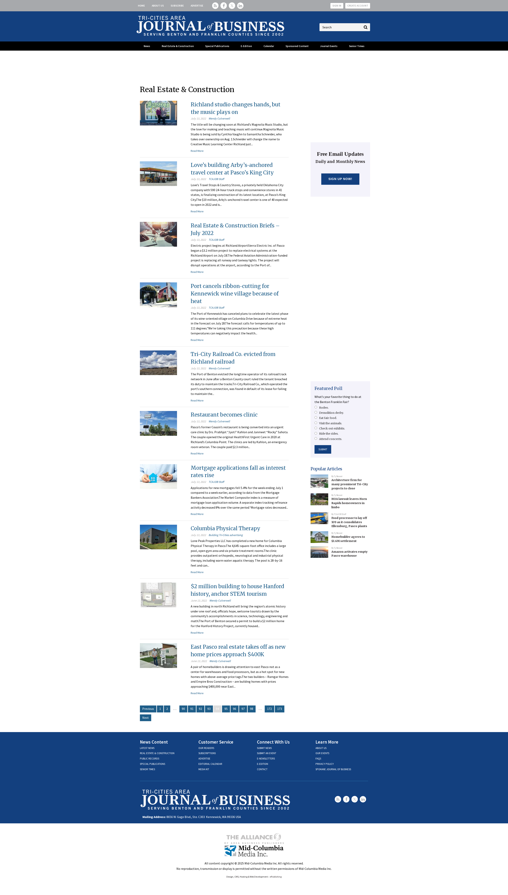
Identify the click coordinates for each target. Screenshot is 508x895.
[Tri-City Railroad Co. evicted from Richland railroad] (158, 362)
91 (191, 709)
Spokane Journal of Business (333, 769)
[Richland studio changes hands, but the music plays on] (158, 113)
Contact (262, 769)
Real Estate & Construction (178, 46)
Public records (149, 758)
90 (183, 709)
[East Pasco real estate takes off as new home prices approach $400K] (158, 655)
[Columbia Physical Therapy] (158, 537)
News (147, 46)
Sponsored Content (297, 46)
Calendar (269, 46)
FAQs (318, 758)
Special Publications (217, 46)
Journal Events (328, 46)
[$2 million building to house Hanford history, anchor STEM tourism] (158, 595)
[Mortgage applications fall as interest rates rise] (158, 476)
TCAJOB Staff (216, 179)
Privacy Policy (325, 764)
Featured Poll (329, 388)
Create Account (357, 5)
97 (243, 709)
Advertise (197, 5)
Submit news (264, 748)
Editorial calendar (210, 764)
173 (279, 709)
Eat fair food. (328, 418)
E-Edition (246, 46)
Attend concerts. (330, 439)
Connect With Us (273, 742)
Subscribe (177, 5)
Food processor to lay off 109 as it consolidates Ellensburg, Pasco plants (349, 522)
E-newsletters (266, 758)
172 (269, 709)
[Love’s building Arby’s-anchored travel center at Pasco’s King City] (158, 173)
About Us (158, 5)
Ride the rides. (328, 433)
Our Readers (206, 748)
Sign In (336, 5)
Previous (148, 709)
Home (141, 5)
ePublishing (276, 876)
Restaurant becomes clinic (224, 414)
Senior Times (356, 46)
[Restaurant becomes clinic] (158, 423)
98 (251, 709)
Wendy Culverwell (219, 118)
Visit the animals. (330, 423)
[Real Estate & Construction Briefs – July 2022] (158, 234)
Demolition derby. (331, 413)
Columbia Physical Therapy (225, 528)
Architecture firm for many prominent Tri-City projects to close (349, 484)
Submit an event (266, 753)
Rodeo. (324, 407)
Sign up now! (340, 179)
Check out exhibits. (332, 428)
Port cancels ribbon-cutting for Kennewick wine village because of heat (235, 293)
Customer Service (215, 742)
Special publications (152, 764)
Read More (197, 151)
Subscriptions (207, 753)
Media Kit (203, 769)
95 (226, 709)
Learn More (327, 742)
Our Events (322, 753)
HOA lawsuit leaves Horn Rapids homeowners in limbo (349, 503)
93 (209, 709)
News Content (154, 742)
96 (234, 709)
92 (200, 709)
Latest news (147, 748)
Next (145, 718)
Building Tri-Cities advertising (226, 535)
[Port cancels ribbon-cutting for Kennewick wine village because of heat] (158, 294)
